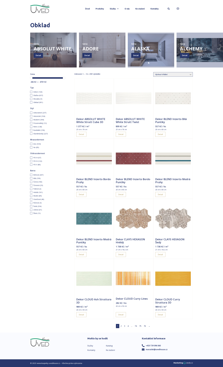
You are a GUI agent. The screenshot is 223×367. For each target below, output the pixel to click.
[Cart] (177, 8)
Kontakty (155, 9)
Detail (38, 55)
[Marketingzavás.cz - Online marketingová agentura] (183, 364)
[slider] (31, 78)
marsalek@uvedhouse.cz (156, 349)
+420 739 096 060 (153, 346)
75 (140, 326)
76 (145, 326)
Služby (113, 9)
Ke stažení (140, 9)
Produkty (100, 9)
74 (136, 326)
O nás (127, 9)
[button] (169, 9)
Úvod (87, 9)
